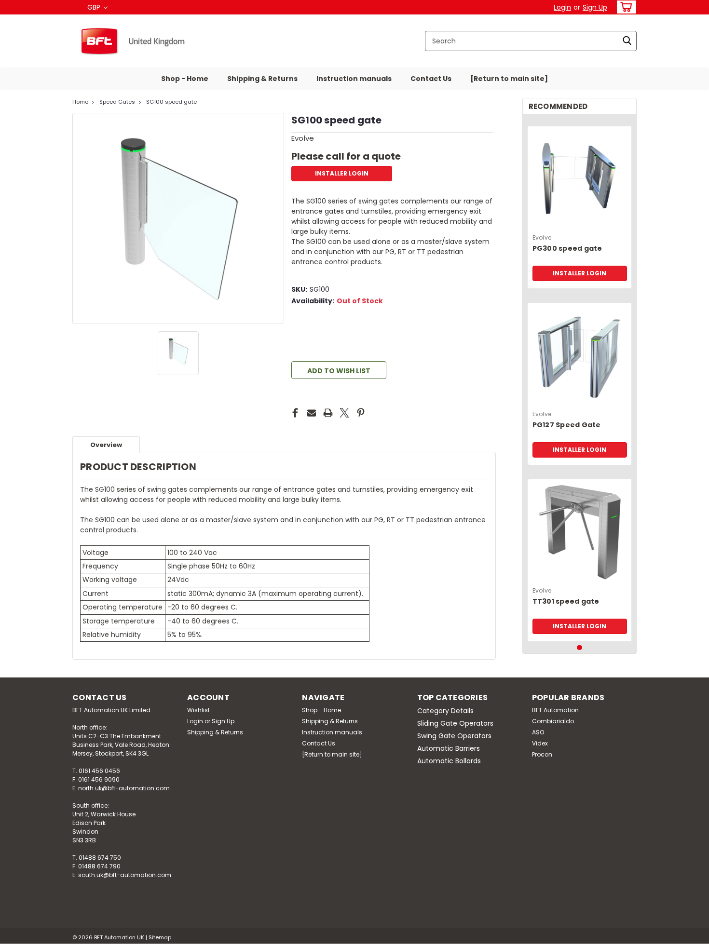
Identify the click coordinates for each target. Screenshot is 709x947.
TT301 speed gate (566, 601)
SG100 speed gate (171, 102)
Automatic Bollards (449, 761)
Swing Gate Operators (454, 736)
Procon (542, 754)
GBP (94, 7)
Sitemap (160, 937)
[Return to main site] (509, 78)
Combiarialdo (553, 721)
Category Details (445, 711)
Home (80, 102)
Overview (106, 444)
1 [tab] (579, 647)
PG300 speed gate (567, 248)
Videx (540, 743)
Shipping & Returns (262, 78)
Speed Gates (117, 102)
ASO (538, 732)
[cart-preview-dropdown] (624, 7)
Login (562, 7)
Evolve (542, 237)
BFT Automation (555, 710)
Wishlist (198, 710)
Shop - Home (184, 78)
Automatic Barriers (448, 748)
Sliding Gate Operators (455, 723)
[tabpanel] (580, 203)
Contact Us (430, 78)
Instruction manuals (354, 78)
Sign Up (595, 7)
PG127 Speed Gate (566, 425)
